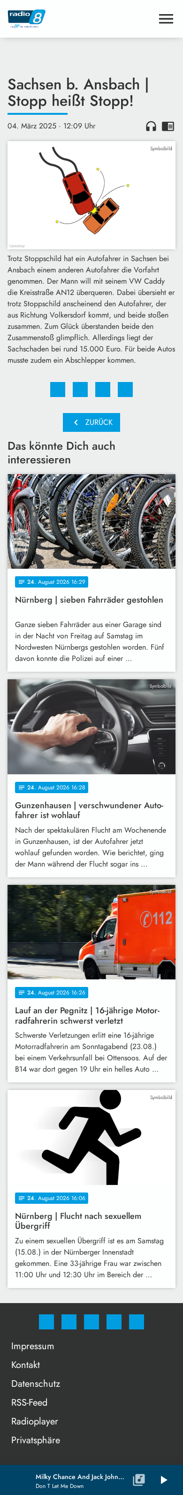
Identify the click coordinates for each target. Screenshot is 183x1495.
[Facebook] (46, 1321)
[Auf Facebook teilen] (57, 389)
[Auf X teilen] (80, 389)
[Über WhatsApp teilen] (102, 389)
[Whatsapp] (91, 1321)
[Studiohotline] (114, 1321)
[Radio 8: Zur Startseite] (80, 18)
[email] (136, 1321)
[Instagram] (68, 1321)
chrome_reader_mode (168, 126)
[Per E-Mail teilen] (125, 389)
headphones (151, 126)
